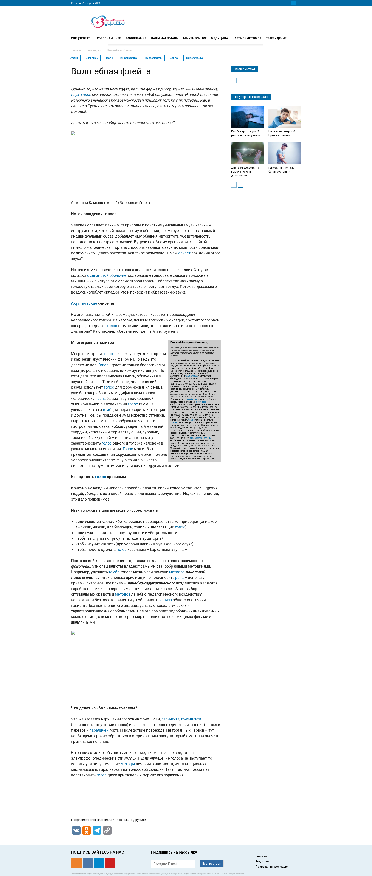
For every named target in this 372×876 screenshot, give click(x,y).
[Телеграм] (293, 3)
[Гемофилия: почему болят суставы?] (284, 153)
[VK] (288, 3)
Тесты (109, 58)
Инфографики (129, 58)
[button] (296, 36)
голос (86, 94)
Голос (103, 365)
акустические (203, 402)
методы (128, 764)
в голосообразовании (200, 438)
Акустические (84, 303)
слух (75, 94)
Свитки (174, 58)
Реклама (262, 856)
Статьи (74, 58)
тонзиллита (191, 719)
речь (101, 398)
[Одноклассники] (283, 3)
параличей (99, 730)
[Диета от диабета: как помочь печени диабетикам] (247, 153)
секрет (184, 253)
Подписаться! (211, 863)
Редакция (262, 861)
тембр (188, 376)
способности (191, 399)
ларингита (170, 719)
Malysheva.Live (194, 58)
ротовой (174, 422)
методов (177, 572)
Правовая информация (272, 866)
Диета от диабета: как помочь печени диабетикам (245, 171)
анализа (165, 600)
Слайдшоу (92, 58)
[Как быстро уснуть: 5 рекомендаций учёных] (247, 117)
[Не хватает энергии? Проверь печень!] (284, 117)
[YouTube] (298, 3)
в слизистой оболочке (106, 275)
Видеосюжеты (153, 58)
